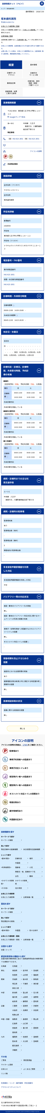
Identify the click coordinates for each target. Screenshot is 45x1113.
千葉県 (25, 983)
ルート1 (7, 491)
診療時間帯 (8, 305)
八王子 (13, 496)
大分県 (25, 1041)
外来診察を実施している (13, 407)
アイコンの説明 (36, 151)
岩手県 (25, 970)
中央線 (6, 496)
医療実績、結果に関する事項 (11, 92)
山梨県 (25, 997)
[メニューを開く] (42, 3)
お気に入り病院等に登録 (10, 26)
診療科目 (18, 858)
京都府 (35, 1005)
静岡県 (25, 1001)
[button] (22, 176)
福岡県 (14, 1036)
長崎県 (35, 1036)
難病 (31, 876)
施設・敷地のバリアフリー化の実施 (17, 606)
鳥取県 (14, 1019)
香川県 (25, 1028)
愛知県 (35, 1001)
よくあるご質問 (29, 1069)
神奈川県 (15, 988)
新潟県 (14, 992)
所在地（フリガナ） (11, 240)
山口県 (25, 1023)
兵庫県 (25, 1010)
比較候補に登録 (7, 36)
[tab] (11, 64)
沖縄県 (14, 1050)
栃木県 (25, 979)
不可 (5, 585)
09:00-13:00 (8, 310)
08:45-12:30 (8, 320)
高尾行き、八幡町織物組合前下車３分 (19, 499)
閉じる (22, 728)
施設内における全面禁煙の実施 (15, 671)
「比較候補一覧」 (22, 40)
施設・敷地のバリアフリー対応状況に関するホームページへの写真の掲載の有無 (22, 617)
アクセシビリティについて (11, 1087)
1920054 (7, 225)
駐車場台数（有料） (11, 530)
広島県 (14, 1023)
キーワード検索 (7, 840)
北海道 (14, 966)
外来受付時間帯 (10, 315)
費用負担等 (11, 83)
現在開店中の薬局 (7, 921)
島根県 (25, 1019)
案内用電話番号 (10, 269)
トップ (3, 8)
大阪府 (14, 1010)
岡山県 (35, 1019)
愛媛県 (35, 1028)
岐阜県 (14, 1001)
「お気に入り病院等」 (29, 30)
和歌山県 (15, 1014)
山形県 (25, 975)
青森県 (14, 970)
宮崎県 (35, 1041)
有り (5, 525)
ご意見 (3, 1060)
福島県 (35, 975)
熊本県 (14, 1041)
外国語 (17, 863)
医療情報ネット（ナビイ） (13, 3)
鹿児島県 (15, 1045)
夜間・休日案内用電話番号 (14, 279)
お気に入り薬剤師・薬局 (10, 939)
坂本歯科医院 (9, 200)
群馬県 (35, 979)
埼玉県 (14, 983)
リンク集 (4, 1073)
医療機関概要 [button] (9, 102)
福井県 (14, 997)
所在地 (6, 230)
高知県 (14, 1032)
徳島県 (14, 1028)
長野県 (35, 997)
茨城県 (14, 979)
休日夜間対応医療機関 (31, 849)
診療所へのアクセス (11, 74)
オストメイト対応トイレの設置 (15, 641)
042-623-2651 (18, 138)
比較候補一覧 (28, 897)
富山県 (25, 992)
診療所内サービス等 (33, 74)
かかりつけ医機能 (21, 882)
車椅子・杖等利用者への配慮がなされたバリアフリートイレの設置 (22, 630)
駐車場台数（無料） (11, 540)
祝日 (16, 352)
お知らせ (4, 1069)
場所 (31, 858)
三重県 (14, 1005)
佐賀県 (25, 1036)
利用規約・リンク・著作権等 (12, 1083)
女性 (17, 876)
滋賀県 (25, 1005)
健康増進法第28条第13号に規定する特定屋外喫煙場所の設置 (21, 683)
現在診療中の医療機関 (9, 849)
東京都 (35, 983)
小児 (31, 867)
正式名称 (7, 195)
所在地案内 (28, 1083)
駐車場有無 (8, 520)
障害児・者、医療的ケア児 (25, 871)
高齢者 (17, 867)
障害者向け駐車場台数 (12, 550)
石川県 (35, 992)
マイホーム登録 (7, 1064)
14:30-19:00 (19, 310)
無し (5, 610)
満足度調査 (27, 1060)
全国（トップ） (7, 949)
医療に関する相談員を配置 (14, 710)
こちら (25, 745)
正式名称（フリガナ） (12, 185)
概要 (11, 65)
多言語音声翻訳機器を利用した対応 (17, 580)
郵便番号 (7, 220)
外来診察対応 (9, 402)
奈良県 (35, 1010)
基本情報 (33, 64)
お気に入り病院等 (7, 897)
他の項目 (18, 888)
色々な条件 (33, 930)
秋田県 (14, 975)
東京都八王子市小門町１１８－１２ (17, 235)
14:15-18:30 (19, 320)
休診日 (6, 341)
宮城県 (35, 970)
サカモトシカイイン (11, 190)
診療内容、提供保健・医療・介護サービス (33, 83)
